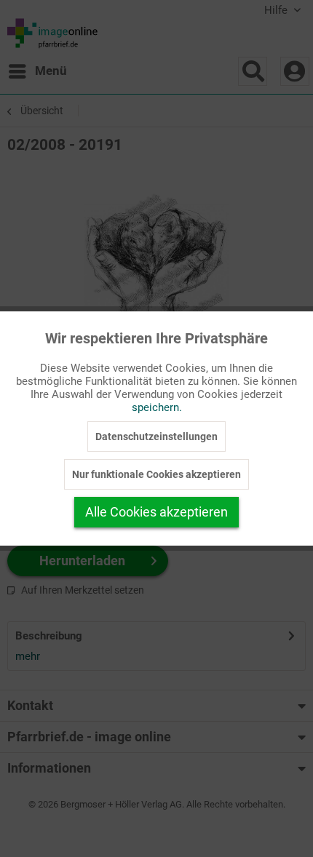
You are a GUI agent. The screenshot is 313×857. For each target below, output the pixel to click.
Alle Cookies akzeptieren (156, 511)
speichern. (157, 407)
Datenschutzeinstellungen (156, 436)
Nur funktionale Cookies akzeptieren (156, 474)
